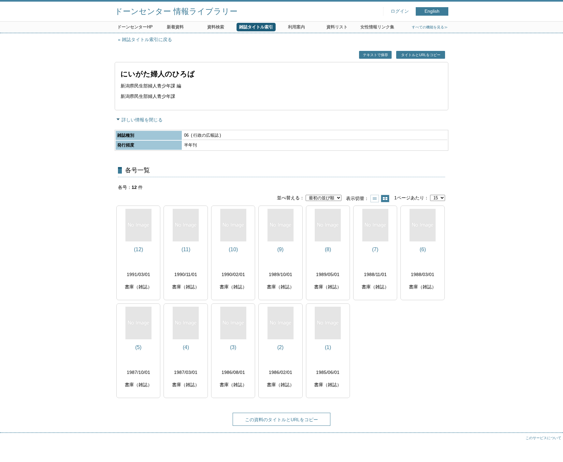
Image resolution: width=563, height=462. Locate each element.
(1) (328, 347)
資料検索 (215, 26)
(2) (280, 347)
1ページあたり (409, 197)
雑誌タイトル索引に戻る (147, 39)
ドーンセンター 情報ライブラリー (176, 11)
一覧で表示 (374, 198)
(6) (423, 249)
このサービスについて (543, 438)
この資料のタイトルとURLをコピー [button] (281, 419)
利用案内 (296, 26)
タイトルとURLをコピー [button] (420, 55)
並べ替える (288, 197)
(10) (233, 249)
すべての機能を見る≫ (430, 27)
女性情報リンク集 (377, 26)
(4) (186, 347)
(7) (375, 249)
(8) (328, 249)
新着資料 (175, 26)
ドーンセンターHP (135, 26)
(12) (138, 249)
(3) (233, 347)
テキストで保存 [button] (375, 55)
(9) (280, 249)
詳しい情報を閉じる (142, 119)
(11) (185, 249)
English (432, 11)
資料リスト (337, 26)
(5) (138, 347)
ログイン (400, 11)
